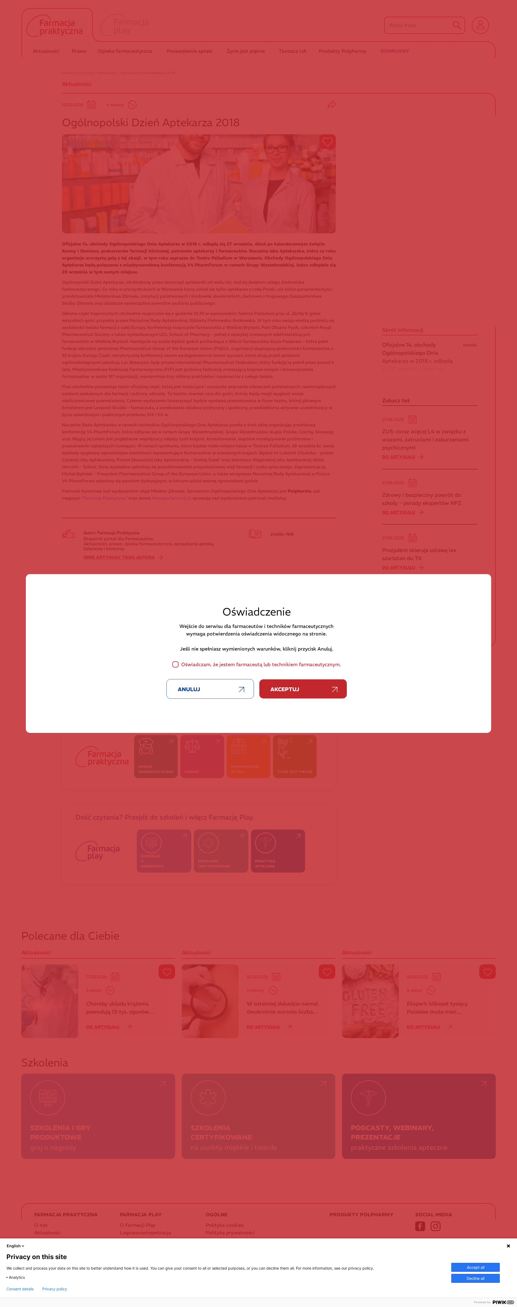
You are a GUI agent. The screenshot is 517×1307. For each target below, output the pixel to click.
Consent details (20, 1289)
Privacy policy (54, 1289)
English (14, 1245)
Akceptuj (284, 689)
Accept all (475, 1267)
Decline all (475, 1278)
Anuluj (189, 689)
